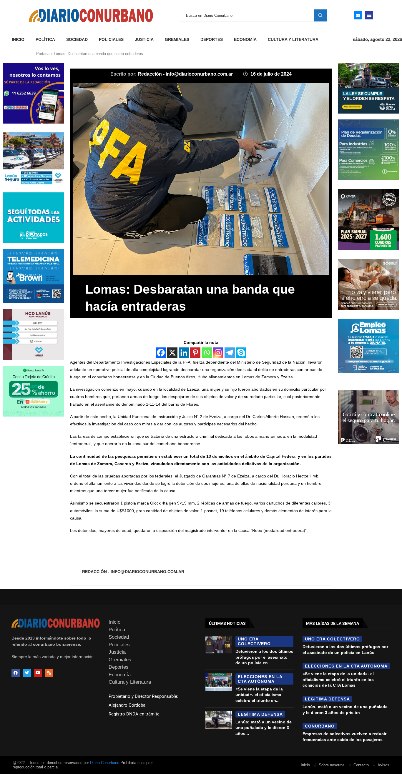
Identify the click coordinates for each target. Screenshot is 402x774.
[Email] (358, 15)
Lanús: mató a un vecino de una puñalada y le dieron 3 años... (263, 728)
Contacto (361, 765)
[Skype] (241, 352)
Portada (42, 53)
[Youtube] (38, 673)
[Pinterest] (195, 352)
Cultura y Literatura (293, 39)
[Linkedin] (184, 352)
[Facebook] (161, 352)
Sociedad (77, 39)
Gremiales (177, 39)
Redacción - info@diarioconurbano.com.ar (186, 73)
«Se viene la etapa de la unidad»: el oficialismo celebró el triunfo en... (259, 695)
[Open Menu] (369, 15)
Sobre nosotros (332, 765)
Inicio (18, 39)
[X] (172, 352)
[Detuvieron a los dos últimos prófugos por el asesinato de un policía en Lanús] (218, 644)
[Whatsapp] (207, 352)
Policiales (111, 39)
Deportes (211, 39)
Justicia (144, 39)
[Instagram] (218, 352)
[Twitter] (27, 673)
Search (320, 15)
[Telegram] (230, 352)
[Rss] (49, 673)
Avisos (383, 765)
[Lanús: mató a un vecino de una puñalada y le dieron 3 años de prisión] (218, 720)
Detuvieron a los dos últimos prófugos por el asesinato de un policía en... (264, 657)
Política (45, 39)
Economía (245, 39)
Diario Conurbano (104, 762)
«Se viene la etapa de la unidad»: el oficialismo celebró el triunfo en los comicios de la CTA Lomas (338, 679)
